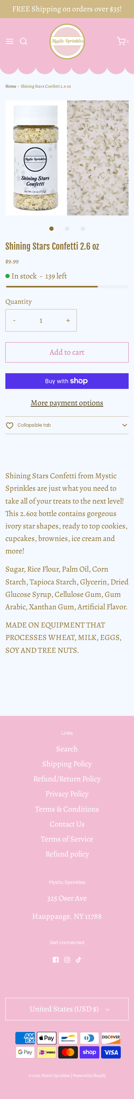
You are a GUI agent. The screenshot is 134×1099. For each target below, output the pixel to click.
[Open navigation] (9, 41)
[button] (67, 157)
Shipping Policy (67, 764)
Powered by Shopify (89, 1075)
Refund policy (67, 854)
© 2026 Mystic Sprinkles (49, 1075)
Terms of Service (67, 839)
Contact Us (67, 824)
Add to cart (67, 352)
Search (67, 749)
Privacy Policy (67, 793)
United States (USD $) (65, 1009)
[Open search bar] (26, 41)
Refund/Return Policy (67, 779)
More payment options (67, 402)
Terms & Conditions (67, 809)
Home (10, 86)
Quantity (18, 301)
